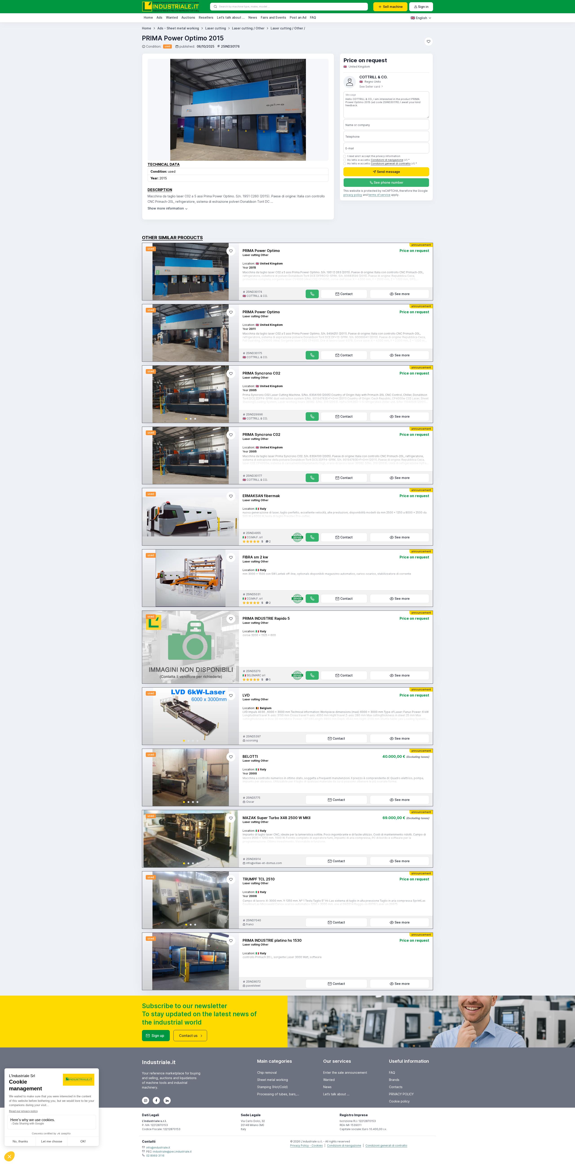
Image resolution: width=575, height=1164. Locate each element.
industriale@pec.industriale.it (172, 1151)
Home (148, 17)
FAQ (313, 17)
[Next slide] (231, 394)
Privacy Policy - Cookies (306, 1145)
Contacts (395, 1087)
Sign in (423, 7)
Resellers (206, 17)
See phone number (388, 183)
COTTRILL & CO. (373, 77)
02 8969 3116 (155, 1155)
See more (402, 294)
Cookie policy (399, 1101)
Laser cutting (215, 28)
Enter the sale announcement (345, 1072)
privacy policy (352, 195)
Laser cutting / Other (248, 28)
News (252, 17)
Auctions (188, 17)
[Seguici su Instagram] (145, 1100)
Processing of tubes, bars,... (278, 1094)
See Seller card (370, 86)
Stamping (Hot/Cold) (272, 1087)
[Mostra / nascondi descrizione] (168, 208)
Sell (393, 7)
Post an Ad (298, 17)
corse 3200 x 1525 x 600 (259, 635)
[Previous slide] (149, 394)
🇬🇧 (419, 17)
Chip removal (267, 1072)
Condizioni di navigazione (387, 159)
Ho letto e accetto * (378, 159)
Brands (394, 1080)
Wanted (172, 17)
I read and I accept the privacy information (373, 156)
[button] (186, 419)
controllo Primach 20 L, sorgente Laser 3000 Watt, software (282, 957)
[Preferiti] (428, 41)
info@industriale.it (158, 1147)
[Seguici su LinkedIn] (167, 1100)
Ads (159, 17)
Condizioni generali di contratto (391, 163)
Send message (388, 172)
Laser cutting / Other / (288, 28)
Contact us (188, 1035)
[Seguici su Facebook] (156, 1100)
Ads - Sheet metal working (178, 28)
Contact (346, 294)
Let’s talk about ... (231, 17)
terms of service (379, 195)
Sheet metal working (272, 1080)
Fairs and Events (273, 17)
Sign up (158, 1035)
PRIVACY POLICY (401, 1094)
